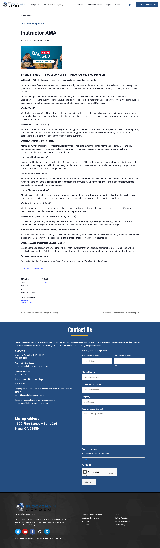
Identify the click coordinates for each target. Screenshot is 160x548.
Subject (89, 397)
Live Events (80, 5)
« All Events (26, 15)
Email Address (92, 384)
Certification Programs (95, 5)
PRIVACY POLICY (88, 459)
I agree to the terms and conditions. (97, 454)
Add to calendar (33, 268)
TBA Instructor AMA (27, 301)
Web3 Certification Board (96, 261)
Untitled (45, 282)
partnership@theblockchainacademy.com (31, 403)
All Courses (25, 300)
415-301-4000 (21, 384)
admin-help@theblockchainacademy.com (31, 366)
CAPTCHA (86, 465)
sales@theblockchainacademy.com (29, 395)
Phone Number (89, 372)
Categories (34, 4)
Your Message (92, 409)
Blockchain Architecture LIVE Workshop (120, 312)
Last (115, 366)
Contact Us (86, 525)
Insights (109, 5)
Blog (117, 515)
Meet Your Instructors (90, 518)
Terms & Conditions (122, 521)
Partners (117, 5)
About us (85, 521)
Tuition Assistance (122, 518)
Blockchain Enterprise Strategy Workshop (40, 312)
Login (129, 5)
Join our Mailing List (147, 4)
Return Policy (120, 525)
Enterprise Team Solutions (92, 515)
